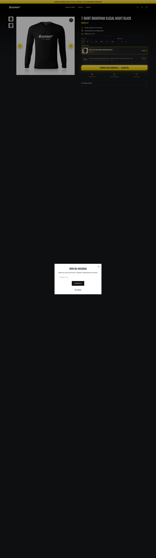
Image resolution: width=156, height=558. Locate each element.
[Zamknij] (98, 266)
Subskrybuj (78, 283)
